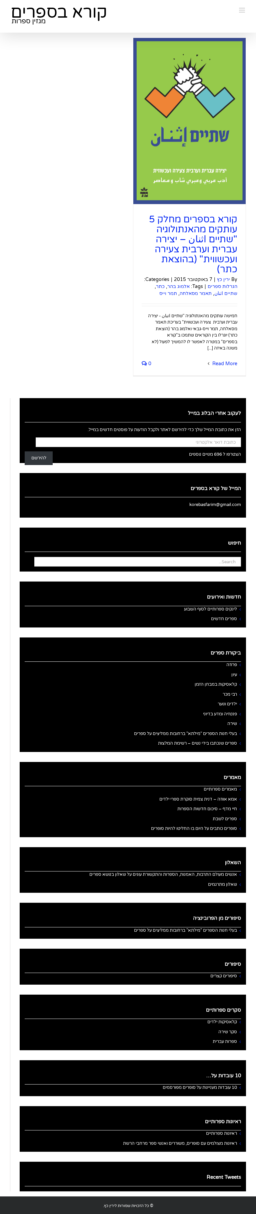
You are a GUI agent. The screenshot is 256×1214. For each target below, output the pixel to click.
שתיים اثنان (225, 293)
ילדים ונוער (227, 704)
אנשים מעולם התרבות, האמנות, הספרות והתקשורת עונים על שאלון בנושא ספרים (163, 874)
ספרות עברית (225, 1041)
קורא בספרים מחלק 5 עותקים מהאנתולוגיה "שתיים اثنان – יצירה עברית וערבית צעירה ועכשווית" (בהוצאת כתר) (193, 244)
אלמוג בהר (178, 286)
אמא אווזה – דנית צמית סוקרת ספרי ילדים (198, 799)
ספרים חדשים (224, 618)
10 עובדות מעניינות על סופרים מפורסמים (200, 1087)
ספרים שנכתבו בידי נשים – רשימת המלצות (197, 743)
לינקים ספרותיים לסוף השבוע (210, 609)
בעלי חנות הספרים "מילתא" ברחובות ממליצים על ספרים (185, 733)
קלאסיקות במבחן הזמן (216, 684)
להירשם (38, 458)
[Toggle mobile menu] (242, 10)
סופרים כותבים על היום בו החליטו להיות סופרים (194, 828)
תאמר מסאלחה (196, 293)
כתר (160, 286)
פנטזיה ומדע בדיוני (220, 714)
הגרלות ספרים (222, 286)
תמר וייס (168, 293)
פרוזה (231, 664)
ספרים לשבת (225, 819)
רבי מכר (230, 694)
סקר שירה (227, 1032)
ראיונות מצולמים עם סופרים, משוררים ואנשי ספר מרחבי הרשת (180, 1143)
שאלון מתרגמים (222, 884)
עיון (234, 674)
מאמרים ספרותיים (220, 789)
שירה (232, 723)
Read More (224, 363)
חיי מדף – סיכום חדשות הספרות (207, 809)
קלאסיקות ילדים (222, 1022)
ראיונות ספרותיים (221, 1133)
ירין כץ (223, 279)
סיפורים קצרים (223, 976)
